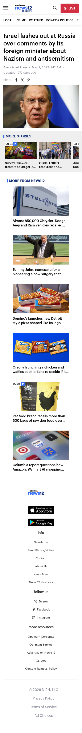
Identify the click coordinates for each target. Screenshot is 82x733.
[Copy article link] (28, 80)
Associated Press (15, 67)
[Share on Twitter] (22, 80)
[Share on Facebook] (16, 80)
